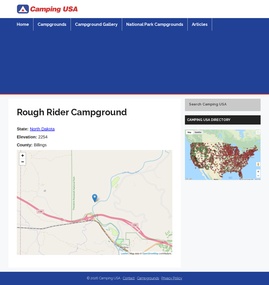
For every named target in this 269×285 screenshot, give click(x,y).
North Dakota (42, 129)
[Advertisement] (134, 62)
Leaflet (124, 253)
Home (23, 24)
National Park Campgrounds (154, 24)
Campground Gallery (96, 24)
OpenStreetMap (150, 253)
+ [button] (22, 155)
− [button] (22, 161)
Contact (129, 278)
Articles (200, 24)
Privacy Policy (171, 278)
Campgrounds (52, 24)
